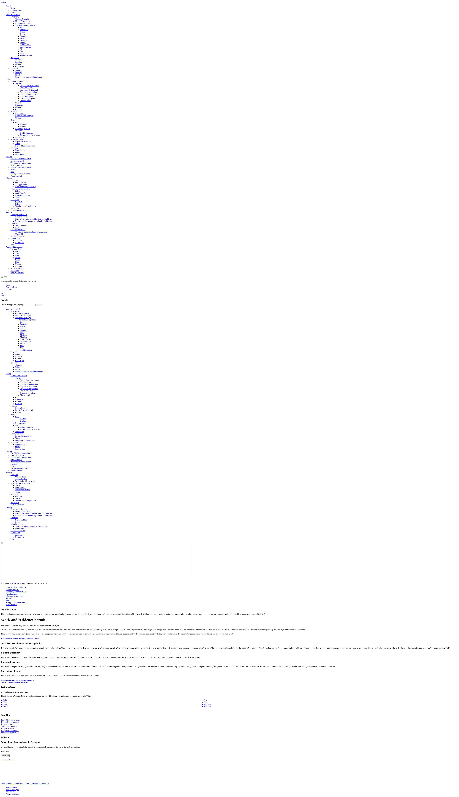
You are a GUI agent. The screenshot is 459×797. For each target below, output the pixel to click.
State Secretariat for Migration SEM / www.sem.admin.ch (20, 638)
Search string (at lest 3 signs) (11, 305)
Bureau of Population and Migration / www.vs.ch (17, 680)
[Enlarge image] (96, 581)
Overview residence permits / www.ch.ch (14, 682)
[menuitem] (232, 9)
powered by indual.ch (25, 783)
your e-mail (5, 751)
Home (13, 583)
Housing (21, 583)
